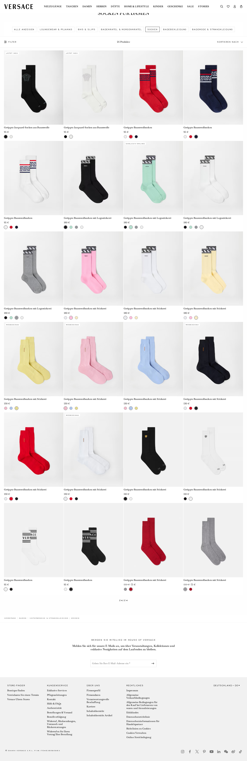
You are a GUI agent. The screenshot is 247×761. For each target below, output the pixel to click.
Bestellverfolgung (56, 716)
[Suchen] (221, 6)
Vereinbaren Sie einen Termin (23, 694)
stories (203, 6)
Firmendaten (93, 694)
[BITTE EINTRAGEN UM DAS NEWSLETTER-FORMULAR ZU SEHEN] (153, 663)
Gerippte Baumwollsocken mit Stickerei (85, 308)
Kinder (158, 6)
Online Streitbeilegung (138, 737)
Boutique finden (16, 690)
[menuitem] (52, 6)
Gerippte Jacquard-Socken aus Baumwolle (27, 127)
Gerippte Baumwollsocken (138, 127)
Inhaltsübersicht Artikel (99, 715)
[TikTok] (240, 751)
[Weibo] (233, 751)
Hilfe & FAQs (54, 703)
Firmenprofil (93, 690)
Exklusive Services (57, 690)
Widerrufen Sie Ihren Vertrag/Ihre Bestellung (59, 733)
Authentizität (54, 708)
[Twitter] (197, 751)
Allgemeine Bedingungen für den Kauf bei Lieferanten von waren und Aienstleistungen (141, 705)
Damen (87, 6)
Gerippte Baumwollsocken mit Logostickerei (87, 218)
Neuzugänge (52, 6)
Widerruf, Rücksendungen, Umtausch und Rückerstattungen (61, 724)
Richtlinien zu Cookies (138, 728)
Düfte (115, 6)
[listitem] (24, 29)
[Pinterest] (204, 751)
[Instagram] (182, 751)
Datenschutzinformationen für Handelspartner (142, 723)
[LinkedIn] (219, 751)
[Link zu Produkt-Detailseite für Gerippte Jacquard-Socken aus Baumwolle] (33, 87)
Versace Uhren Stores (18, 699)
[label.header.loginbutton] (234, 6)
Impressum (132, 690)
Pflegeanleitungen (57, 694)
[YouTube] (211, 751)
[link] (10, 618)
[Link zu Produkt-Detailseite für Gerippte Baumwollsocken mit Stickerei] (93, 268)
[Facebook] (190, 751)
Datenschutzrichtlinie (138, 716)
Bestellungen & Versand (59, 712)
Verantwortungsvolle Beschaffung (98, 701)
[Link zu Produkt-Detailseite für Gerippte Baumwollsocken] (153, 87)
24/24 (123, 600)
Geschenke (175, 6)
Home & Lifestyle (136, 6)
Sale (190, 6)
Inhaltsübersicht (95, 711)
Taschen (72, 6)
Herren (101, 6)
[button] (241, 6)
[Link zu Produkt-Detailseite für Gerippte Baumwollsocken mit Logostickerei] (93, 178)
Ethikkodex (132, 712)
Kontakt (51, 699)
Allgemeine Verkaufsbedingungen (138, 696)
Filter (12, 42)
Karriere (91, 706)
